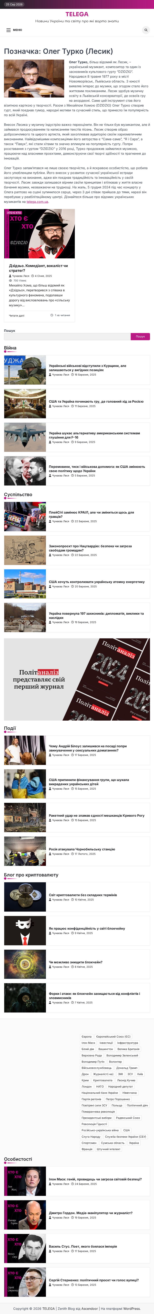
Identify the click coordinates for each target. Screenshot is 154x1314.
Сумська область (113, 1142)
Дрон (85, 1074)
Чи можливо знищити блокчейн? (75, 962)
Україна (134, 1142)
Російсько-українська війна (100, 1130)
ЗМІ (120, 1074)
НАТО (100, 1086)
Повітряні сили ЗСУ (94, 1105)
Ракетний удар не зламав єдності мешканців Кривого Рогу (97, 815)
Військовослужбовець (97, 1067)
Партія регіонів (91, 1099)
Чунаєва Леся (20, 275)
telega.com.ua (37, 202)
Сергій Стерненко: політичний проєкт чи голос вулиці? (94, 1280)
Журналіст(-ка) (103, 1074)
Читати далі (16, 315)
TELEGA (77, 14)
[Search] (146, 30)
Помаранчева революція (98, 1111)
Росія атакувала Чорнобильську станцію (82, 849)
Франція (87, 1149)
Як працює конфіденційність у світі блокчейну (87, 928)
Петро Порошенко (118, 1099)
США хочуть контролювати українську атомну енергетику (97, 582)
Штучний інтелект (108, 1149)
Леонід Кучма (126, 1080)
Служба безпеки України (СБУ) (125, 1136)
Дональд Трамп (126, 1067)
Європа (87, 1036)
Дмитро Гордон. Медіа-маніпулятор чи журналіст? (91, 1213)
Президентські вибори (96, 1117)
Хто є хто (14, 212)
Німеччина (130, 1092)
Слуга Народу (91, 1136)
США (126, 1130)
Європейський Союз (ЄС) (113, 1036)
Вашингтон (105, 1049)
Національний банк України (100, 1092)
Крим (85, 1080)
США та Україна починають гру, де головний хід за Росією (96, 401)
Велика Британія (128, 1049)
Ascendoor (89, 1309)
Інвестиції (106, 1042)
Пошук (9, 331)
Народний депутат (120, 1086)
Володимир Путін (93, 1061)
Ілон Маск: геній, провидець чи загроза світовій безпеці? (95, 1179)
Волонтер (115, 1061)
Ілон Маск (88, 1042)
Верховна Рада (92, 1055)
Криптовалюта (102, 1080)
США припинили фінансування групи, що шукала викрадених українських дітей (89, 782)
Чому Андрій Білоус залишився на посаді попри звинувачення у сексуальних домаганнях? (88, 748)
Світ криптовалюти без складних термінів (83, 895)
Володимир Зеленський (122, 1055)
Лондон (87, 1086)
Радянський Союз (128, 1117)
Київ (140, 1074)
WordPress (131, 1309)
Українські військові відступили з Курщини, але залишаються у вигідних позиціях (87, 368)
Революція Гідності (94, 1124)
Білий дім (88, 1049)
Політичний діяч (137, 1105)
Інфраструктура (127, 1042)
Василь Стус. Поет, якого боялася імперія (83, 1246)
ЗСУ (130, 1074)
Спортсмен (89, 1142)
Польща (117, 1105)
